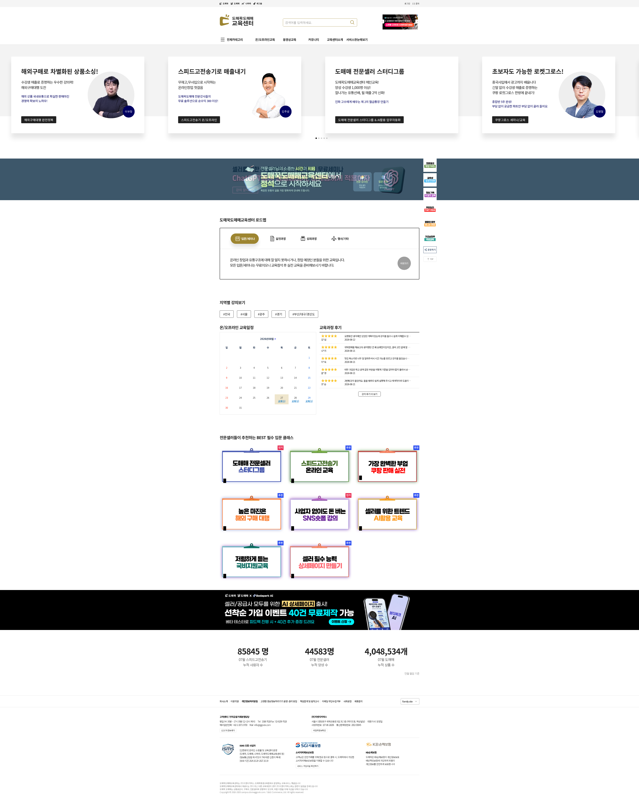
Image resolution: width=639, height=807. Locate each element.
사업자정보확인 (319, 730)
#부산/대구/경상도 (303, 314)
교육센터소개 (335, 39)
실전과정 (281, 238)
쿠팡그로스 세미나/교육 (439, 120)
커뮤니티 (313, 39)
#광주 (261, 314)
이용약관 (235, 701)
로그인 (407, 3)
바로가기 (404, 263)
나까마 (248, 3)
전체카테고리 (235, 39)
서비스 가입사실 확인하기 (307, 766)
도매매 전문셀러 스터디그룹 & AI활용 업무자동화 (298, 120)
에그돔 (259, 3)
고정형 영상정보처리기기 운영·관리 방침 (279, 701)
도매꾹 (225, 3)
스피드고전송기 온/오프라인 (128, 120)
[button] (417, 21)
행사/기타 (343, 238)
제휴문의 (358, 701)
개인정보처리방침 (250, 701)
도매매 (236, 3)
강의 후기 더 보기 (369, 394)
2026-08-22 (349, 339)
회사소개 (224, 701)
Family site (407, 701)
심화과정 (312, 238)
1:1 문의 (415, 3)
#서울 (243, 314)
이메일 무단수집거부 (331, 701)
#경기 (278, 314)
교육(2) (295, 401)
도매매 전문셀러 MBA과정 (597, 120)
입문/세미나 (248, 238)
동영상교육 (289, 39)
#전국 (226, 314)
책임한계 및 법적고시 (309, 701)
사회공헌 (347, 701)
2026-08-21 (349, 350)
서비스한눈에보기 (357, 39)
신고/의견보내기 (228, 730)
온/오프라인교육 (265, 39)
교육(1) (281, 401)
